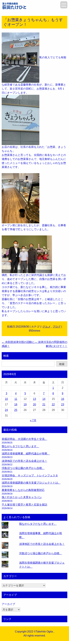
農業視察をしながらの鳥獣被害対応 (23, 490)
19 (25, 404)
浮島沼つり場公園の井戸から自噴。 (23, 468)
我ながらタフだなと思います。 (20, 446)
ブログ (57, 326)
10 (6, 399)
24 (6, 410)
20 (34, 404)
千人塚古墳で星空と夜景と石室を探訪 (24, 504)
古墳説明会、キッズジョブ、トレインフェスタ (30, 475)
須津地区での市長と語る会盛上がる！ (24, 460)
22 (53, 404)
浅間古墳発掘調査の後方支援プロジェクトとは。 (31, 482)
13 (34, 399)
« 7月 (33, 420)
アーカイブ (8, 604)
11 (15, 399)
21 (43, 404)
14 (43, 399)
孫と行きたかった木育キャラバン (22, 497)
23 (62, 404)
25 (15, 410)
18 (15, 404)
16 (62, 399)
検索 (6, 355)
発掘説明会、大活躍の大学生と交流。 (24, 439)
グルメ (47, 326)
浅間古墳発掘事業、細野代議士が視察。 (26, 453)
